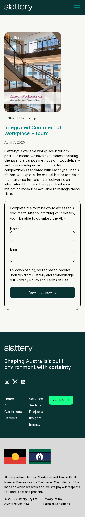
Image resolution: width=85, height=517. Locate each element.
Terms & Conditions (56, 503)
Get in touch (14, 411)
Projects (36, 411)
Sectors (35, 405)
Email (14, 249)
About (9, 405)
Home (9, 398)
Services (36, 398)
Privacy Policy (27, 280)
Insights (35, 418)
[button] (76, 7)
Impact (34, 424)
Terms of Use (57, 280)
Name (15, 228)
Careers (10, 418)
